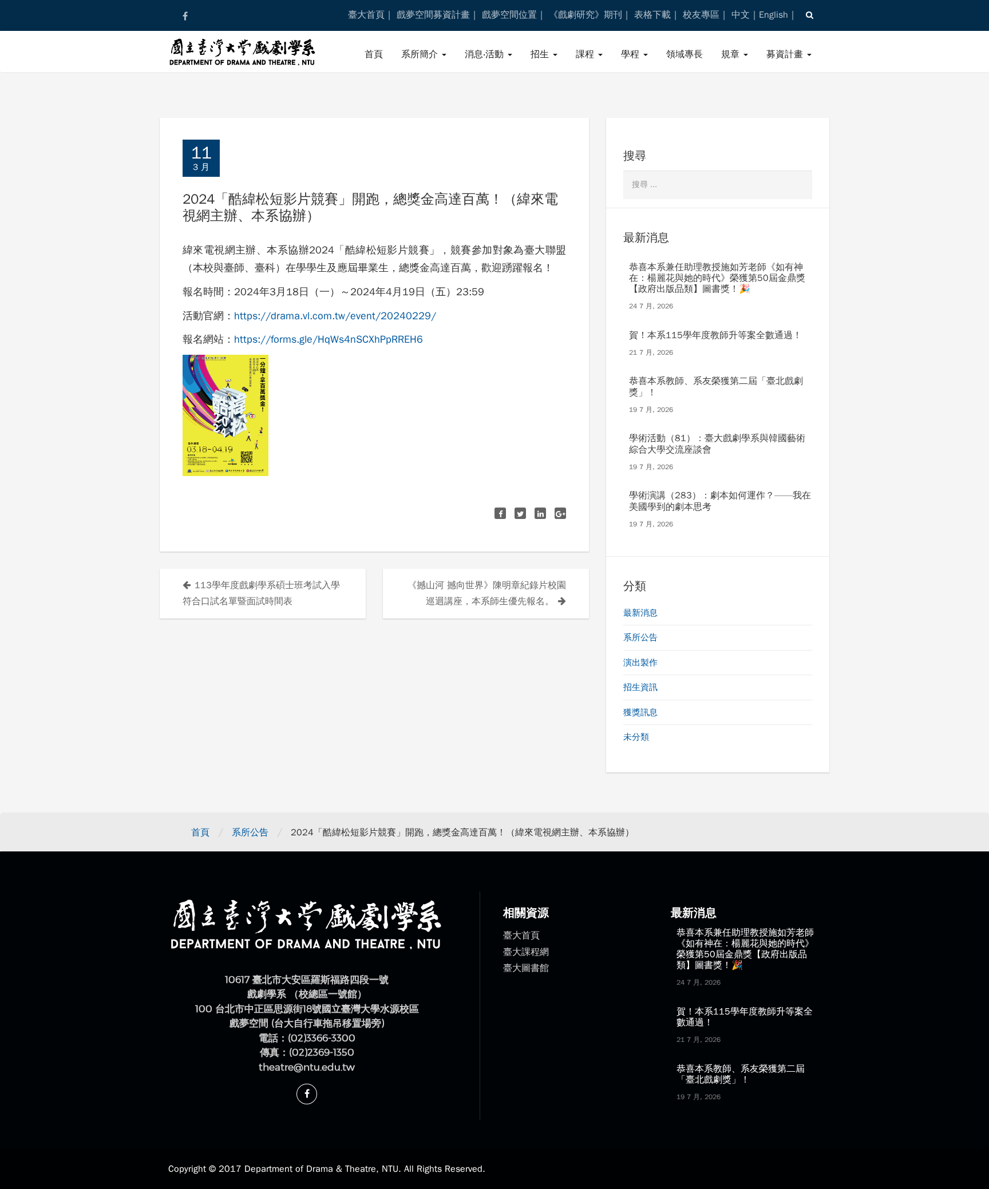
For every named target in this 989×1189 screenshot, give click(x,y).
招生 (541, 54)
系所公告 (640, 637)
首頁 (374, 54)
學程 (631, 54)
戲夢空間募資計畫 (433, 15)
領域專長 (684, 54)
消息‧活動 (486, 54)
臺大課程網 (526, 952)
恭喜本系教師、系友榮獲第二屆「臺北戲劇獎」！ (716, 386)
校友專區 (701, 15)
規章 (731, 54)
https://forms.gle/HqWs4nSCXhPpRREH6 (328, 339)
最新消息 (640, 613)
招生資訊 (640, 687)
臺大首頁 (366, 15)
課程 (586, 54)
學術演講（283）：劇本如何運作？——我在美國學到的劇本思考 (720, 501)
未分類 (636, 737)
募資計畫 (786, 54)
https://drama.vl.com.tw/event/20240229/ (335, 316)
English (773, 15)
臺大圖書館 (526, 968)
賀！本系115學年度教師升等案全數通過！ (715, 335)
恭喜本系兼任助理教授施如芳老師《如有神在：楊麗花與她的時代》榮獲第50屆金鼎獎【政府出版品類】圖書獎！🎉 (717, 278)
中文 (740, 15)
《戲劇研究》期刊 (585, 15)
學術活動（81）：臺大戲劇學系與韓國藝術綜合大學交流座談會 (717, 444)
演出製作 (640, 662)
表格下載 (652, 15)
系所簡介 (421, 54)
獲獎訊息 (640, 712)
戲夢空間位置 (509, 15)
